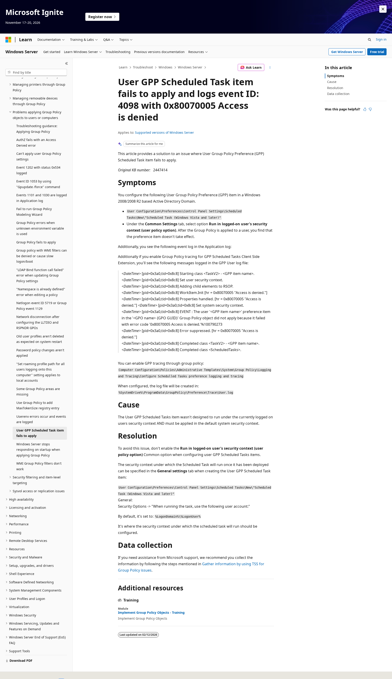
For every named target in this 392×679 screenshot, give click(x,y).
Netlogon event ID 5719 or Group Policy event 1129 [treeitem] (41, 306)
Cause (331, 82)
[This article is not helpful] (370, 109)
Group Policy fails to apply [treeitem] (36, 242)
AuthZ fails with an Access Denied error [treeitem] (36, 143)
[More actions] (270, 67)
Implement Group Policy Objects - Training (151, 613)
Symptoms (335, 76)
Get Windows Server (347, 52)
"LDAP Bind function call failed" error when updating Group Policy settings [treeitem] (40, 275)
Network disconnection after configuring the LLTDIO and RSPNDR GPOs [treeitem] (37, 322)
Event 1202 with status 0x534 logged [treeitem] (38, 170)
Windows (165, 67)
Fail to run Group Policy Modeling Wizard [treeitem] (34, 212)
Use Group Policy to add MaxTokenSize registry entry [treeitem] (37, 405)
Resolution (335, 88)
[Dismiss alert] (383, 9)
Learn (123, 67)
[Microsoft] (8, 40)
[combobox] (36, 72)
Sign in (381, 39)
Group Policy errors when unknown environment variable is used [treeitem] (40, 228)
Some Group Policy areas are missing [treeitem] (38, 392)
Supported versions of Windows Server (164, 132)
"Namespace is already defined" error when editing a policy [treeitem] (40, 292)
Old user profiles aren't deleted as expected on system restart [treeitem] (40, 339)
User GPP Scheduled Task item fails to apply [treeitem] (40, 433)
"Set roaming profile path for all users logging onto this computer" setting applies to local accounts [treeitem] (40, 372)
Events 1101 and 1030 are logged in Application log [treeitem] (41, 198)
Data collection (338, 94)
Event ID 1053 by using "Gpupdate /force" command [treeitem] (38, 184)
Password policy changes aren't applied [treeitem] (40, 353)
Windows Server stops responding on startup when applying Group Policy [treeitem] (38, 449)
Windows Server (190, 67)
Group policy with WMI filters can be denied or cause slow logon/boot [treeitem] (41, 256)
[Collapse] (67, 63)
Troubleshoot (143, 67)
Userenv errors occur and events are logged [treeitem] (41, 419)
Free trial (377, 52)
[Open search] (369, 40)
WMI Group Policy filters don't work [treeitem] (38, 466)
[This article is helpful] (365, 109)
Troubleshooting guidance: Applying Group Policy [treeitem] (36, 129)
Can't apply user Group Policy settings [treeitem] (38, 156)
